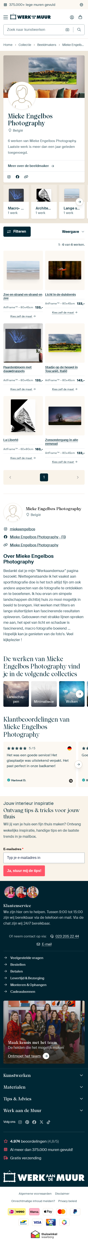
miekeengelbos (9, 177)
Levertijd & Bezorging (27, 978)
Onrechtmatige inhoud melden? (33, 1201)
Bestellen (17, 964)
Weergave (70, 231)
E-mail (47, 944)
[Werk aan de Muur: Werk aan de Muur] (82, 1110)
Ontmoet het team (24, 1056)
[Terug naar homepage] (30, 16)
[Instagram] (20, 1122)
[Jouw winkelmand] (80, 17)
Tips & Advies (17, 1098)
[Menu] (5, 17)
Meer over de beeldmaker (28, 166)
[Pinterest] (27, 1122)
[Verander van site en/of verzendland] (81, 5)
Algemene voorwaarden (35, 1194)
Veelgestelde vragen (26, 958)
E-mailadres (13, 849)
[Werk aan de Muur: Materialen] (82, 1087)
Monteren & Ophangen (28, 985)
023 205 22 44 (67, 936)
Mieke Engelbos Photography (26, 177)
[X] (41, 1122)
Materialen (14, 1087)
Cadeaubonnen (22, 991)
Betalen (16, 971)
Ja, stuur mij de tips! (24, 871)
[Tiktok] (48, 1122)
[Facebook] (34, 1122)
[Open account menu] (72, 17)
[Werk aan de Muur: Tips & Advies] (82, 1099)
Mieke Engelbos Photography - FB (18, 177)
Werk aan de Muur (22, 1110)
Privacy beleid (67, 1201)
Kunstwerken (17, 1075)
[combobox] (33, 30)
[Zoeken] (79, 29)
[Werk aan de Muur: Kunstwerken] (82, 1075)
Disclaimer (62, 1194)
